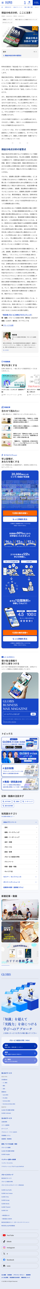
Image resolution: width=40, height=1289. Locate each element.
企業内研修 (4, 1122)
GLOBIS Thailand (5, 1207)
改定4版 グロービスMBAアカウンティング (17, 315)
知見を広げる (8, 7)
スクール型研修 (5, 1125)
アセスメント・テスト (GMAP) (9, 1132)
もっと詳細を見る (20, 519)
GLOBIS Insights (5, 1154)
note (8, 1266)
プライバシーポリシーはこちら (9, 722)
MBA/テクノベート (17, 7)
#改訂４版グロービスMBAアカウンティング (26, 19)
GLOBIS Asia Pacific (6, 1190)
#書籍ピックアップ (7, 19)
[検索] (25, 3)
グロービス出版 (8, 325)
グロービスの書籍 (5, 1147)
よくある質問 (4, 1277)
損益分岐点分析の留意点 (13, 55)
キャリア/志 (9, 871)
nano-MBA (5, 1095)
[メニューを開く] (2, 3)
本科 (14, 1046)
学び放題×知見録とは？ (7, 816)
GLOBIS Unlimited (6, 1113)
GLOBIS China (5, 1197)
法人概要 (3, 1274)
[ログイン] (29, 3)
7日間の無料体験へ (20, 513)
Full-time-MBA (6, 1101)
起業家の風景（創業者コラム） (13, 887)
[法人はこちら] (36, 2)
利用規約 (9, 1274)
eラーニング (4, 1128)
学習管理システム (5, 1135)
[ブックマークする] (24, 389)
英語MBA (3, 1092)
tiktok (9, 1241)
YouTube (10, 1235)
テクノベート (9, 862)
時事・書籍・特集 (28, 7)
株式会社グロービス (6, 1178)
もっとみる (6, 350)
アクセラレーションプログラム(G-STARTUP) (12, 1166)
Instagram (11, 1247)
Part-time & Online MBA (9, 1104)
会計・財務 (8, 842)
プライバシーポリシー (19, 1274)
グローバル (8, 847)
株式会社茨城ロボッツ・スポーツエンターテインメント (15, 1222)
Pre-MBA (5, 1098)
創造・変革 (8, 852)
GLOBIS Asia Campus (7, 1193)
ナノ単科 (11, 1060)
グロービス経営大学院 (12, 857)
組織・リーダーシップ (12, 837)
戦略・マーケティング (12, 832)
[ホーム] (2, 7)
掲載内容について (25, 1277)
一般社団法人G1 (5, 1215)
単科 (13, 1053)
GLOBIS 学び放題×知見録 (7, 1110)
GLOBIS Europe (5, 1200)
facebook (10, 1260)
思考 (6, 827)
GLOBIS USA (4, 1210)
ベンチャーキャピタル (7, 1163)
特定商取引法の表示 (15, 1277)
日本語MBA (4, 1079)
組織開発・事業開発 (6, 1139)
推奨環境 (28, 1274)
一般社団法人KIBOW (6, 1219)
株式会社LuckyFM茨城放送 (8, 1225)
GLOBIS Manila (5, 1203)
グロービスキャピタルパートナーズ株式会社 (12, 1185)
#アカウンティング (7, 22)
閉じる (35, 51)
